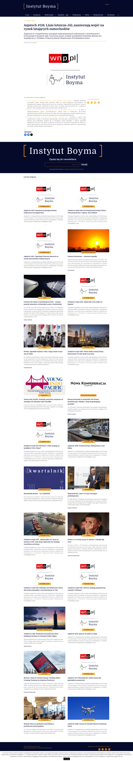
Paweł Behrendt (28, 367)
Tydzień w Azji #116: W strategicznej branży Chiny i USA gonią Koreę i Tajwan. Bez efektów (87, 212)
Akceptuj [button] (66, 758)
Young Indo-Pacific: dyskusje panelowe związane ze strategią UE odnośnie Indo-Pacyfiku (43, 401)
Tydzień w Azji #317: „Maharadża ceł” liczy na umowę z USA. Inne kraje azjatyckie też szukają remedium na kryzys (41, 542)
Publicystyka (49, 15)
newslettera (66, 169)
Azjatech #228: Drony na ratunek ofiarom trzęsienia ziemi (87, 725)
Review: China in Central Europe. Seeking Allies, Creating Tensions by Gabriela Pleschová (42, 679)
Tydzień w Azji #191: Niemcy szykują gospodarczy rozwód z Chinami (86, 589)
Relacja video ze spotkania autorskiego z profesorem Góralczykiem (39, 725)
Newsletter (111, 15)
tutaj (25, 754)
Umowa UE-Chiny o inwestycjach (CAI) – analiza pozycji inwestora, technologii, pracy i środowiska (43, 303)
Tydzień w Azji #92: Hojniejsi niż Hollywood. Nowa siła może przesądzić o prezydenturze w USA (43, 589)
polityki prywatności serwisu (77, 169)
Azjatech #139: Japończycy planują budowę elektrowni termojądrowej (40, 212)
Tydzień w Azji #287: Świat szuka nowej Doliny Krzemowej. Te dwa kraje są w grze (85, 353)
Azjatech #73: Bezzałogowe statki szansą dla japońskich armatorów (84, 679)
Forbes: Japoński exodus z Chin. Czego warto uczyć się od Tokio (43, 353)
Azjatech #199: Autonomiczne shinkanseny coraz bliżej (86, 447)
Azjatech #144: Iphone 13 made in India (82, 634)
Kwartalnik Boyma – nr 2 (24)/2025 (37, 493)
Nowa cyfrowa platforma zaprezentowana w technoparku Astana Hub (51, 109)
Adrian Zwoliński (28, 319)
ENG (108, 4)
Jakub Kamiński (27, 646)
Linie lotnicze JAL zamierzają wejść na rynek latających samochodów (49, 100)
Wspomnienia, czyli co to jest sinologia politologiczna (82, 495)
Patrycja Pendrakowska (73, 555)
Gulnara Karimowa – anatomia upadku (82, 256)
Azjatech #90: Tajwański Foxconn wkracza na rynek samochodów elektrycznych (41, 258)
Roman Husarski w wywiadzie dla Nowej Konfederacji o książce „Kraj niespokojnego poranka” (84, 402)
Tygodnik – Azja (63, 15)
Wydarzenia (77, 15)
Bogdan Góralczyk (72, 507)
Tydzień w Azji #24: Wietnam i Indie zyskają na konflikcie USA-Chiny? (42, 447)
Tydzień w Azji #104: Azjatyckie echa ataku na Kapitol (85, 303)
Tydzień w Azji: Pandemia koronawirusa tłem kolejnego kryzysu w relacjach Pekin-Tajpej (41, 635)
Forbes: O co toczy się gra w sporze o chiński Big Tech (86, 541)
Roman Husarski (72, 414)
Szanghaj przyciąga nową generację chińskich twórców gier (47, 117)
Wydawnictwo (98, 15)
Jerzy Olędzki (71, 270)
